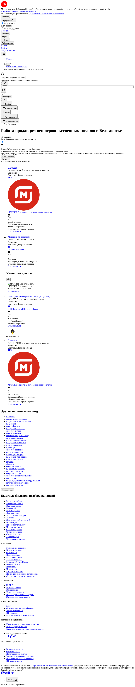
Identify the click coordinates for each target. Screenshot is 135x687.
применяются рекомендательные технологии (53, 665)
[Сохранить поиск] (3, 90)
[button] (4, 46)
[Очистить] (4, 83)
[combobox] (13, 77)
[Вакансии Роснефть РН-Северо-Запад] (70, 333)
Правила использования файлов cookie (46, 14)
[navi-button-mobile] (3, 54)
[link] (5, 39)
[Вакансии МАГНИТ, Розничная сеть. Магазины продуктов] (70, 195)
